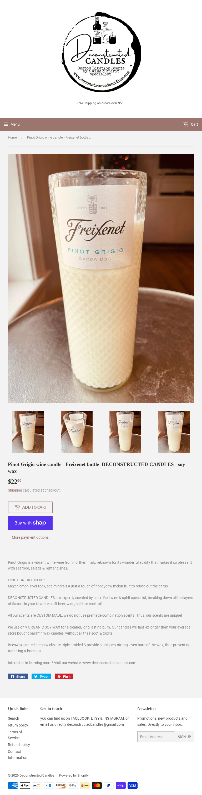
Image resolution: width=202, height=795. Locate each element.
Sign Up (184, 737)
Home (12, 137)
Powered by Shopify (74, 775)
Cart (194, 124)
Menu (15, 124)
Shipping (15, 490)
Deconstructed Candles (36, 775)
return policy (18, 725)
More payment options (30, 537)
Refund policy (19, 745)
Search (13, 718)
